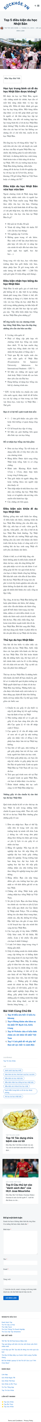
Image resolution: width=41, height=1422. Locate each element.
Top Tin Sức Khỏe (9, 1061)
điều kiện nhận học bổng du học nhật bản (19, 1082)
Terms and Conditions (15, 1420)
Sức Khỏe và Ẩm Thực (9, 1384)
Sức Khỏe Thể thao (13, 1182)
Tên (5, 1259)
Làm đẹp (5, 1374)
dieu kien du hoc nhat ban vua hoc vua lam (19, 1074)
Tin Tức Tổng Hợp (8, 1387)
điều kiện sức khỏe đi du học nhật (16, 1086)
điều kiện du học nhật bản (14, 1078)
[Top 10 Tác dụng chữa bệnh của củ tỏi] (20, 1120)
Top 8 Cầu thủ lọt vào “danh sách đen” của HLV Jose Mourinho (19, 1188)
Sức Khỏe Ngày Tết (8, 1377)
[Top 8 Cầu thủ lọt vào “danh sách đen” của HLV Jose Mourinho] (20, 1168)
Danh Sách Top (7, 1322)
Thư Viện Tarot (7, 1327)
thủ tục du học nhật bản (13, 1096)
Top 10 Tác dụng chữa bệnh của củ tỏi (19, 1139)
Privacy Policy (28, 1420)
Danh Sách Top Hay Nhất (13, 1070)
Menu (38, 5)
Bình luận (7, 1229)
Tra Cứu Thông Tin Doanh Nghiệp (13, 1329)
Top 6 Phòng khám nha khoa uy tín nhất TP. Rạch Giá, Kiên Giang (22, 1025)
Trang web (7, 1279)
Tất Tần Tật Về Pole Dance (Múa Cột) (14, 1341)
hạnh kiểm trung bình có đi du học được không (18, 1091)
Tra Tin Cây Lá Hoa (8, 1325)
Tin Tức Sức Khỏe (11, 28)
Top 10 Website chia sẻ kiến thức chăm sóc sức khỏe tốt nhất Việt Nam (22, 1035)
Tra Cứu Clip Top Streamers (11, 1332)
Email (6, 1269)
